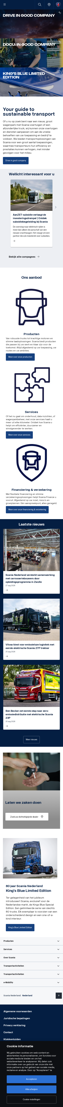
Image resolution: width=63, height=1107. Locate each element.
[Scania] (58, 4)
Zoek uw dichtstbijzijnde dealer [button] (24, 817)
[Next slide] (55, 207)
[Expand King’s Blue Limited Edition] (59, 70)
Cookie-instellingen (31, 1099)
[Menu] (4, 4)
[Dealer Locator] (49, 4)
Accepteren (31, 1079)
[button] (31, 941)
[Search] (39, 4)
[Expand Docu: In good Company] (59, 41)
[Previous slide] (7, 207)
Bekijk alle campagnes (22, 256)
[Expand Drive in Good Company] (59, 12)
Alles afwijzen (31, 1089)
